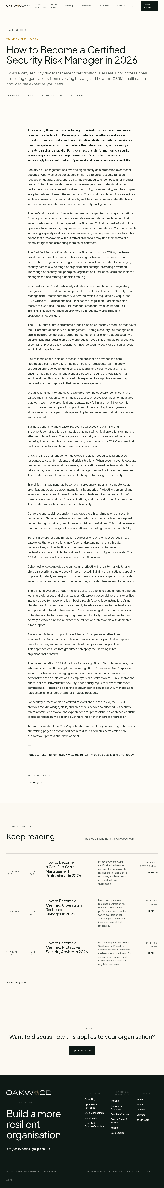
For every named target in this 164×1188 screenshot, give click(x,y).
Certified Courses (120, 1114)
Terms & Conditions (96, 1171)
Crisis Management (94, 1112)
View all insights (14, 982)
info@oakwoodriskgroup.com (26, 1149)
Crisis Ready (54, 6)
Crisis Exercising (40, 6)
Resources (104, 5)
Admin (10, 1180)
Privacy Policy (115, 1171)
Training (69, 5)
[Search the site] (133, 6)
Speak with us (147, 6)
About (27, 5)
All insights (18, 30)
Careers (121, 5)
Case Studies (117, 1132)
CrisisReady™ (91, 1118)
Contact (141, 1109)
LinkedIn (144, 1119)
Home (140, 1099)
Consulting (86, 5)
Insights (114, 1127)
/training (36, 782)
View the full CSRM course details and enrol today (101, 754)
